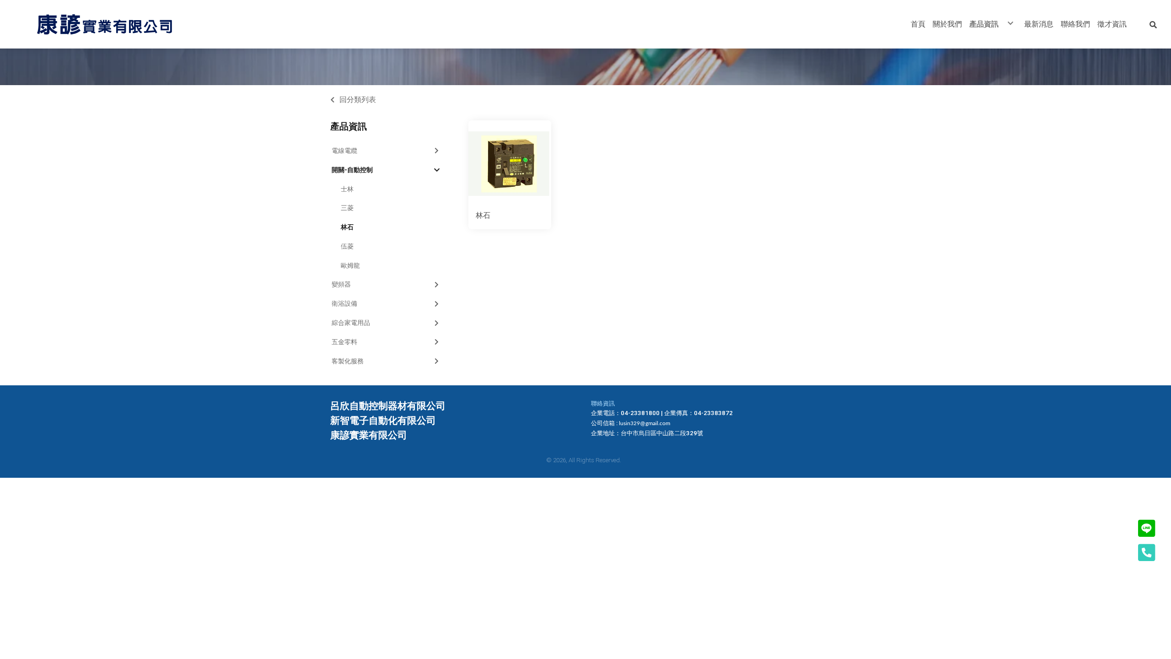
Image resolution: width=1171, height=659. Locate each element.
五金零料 (344, 342)
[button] (1153, 24)
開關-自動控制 (352, 169)
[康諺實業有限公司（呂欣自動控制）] (104, 24)
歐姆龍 (350, 265)
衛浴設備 (344, 303)
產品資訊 (348, 126)
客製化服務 (348, 361)
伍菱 (347, 246)
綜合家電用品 (351, 322)
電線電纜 (344, 150)
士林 (347, 189)
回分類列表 (357, 99)
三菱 (347, 207)
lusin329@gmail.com (644, 424)
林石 (347, 227)
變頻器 (341, 284)
